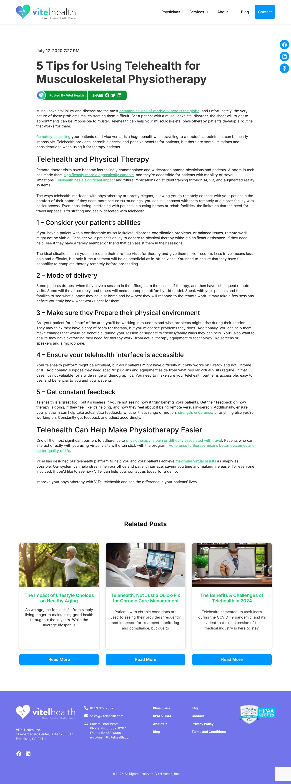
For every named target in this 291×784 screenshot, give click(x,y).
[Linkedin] (284, 56)
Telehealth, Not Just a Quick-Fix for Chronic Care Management (145, 598)
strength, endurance (195, 412)
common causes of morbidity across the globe (159, 111)
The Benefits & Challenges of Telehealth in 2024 (231, 598)
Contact (265, 12)
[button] (107, 95)
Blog (245, 12)
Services (196, 12)
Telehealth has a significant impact (85, 180)
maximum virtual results (196, 461)
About (222, 12)
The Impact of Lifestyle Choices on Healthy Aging (59, 598)
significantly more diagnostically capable (99, 175)
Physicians (170, 12)
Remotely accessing (53, 136)
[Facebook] (284, 44)
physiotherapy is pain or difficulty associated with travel (174, 440)
